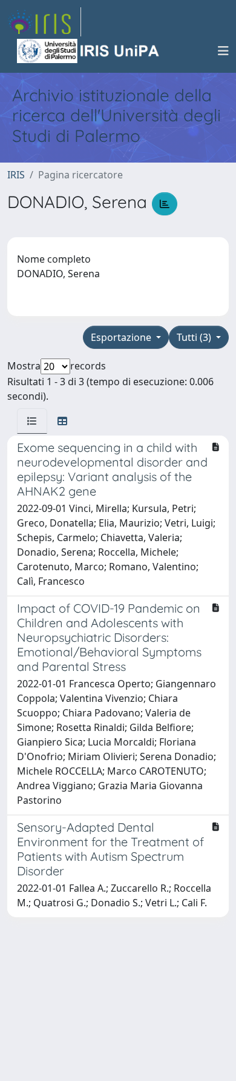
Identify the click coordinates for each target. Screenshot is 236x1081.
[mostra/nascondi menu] (223, 51)
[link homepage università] (89, 51)
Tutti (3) (195, 337)
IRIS (16, 174)
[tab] (32, 421)
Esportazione (122, 337)
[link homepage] (44, 21)
